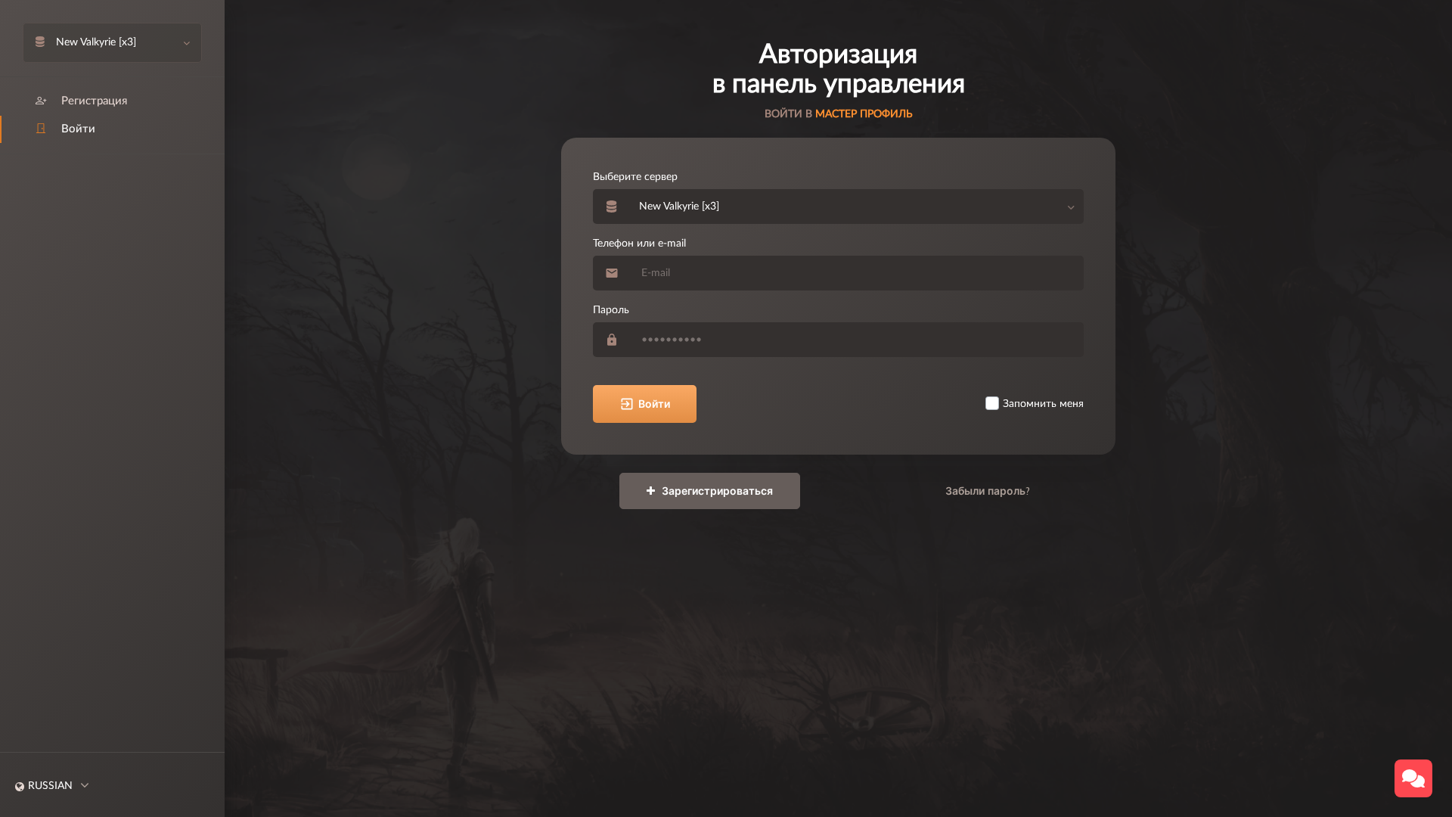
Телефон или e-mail (639, 243)
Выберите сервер (635, 177)
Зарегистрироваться (716, 491)
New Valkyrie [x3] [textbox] (679, 206)
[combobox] (857, 206)
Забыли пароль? (987, 491)
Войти (654, 404)
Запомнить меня (1043, 404)
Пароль (611, 310)
